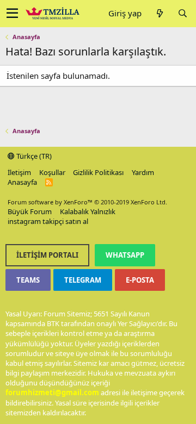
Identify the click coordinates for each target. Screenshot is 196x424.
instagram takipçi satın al (48, 221)
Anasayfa (22, 182)
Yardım (143, 172)
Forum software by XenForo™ (87, 202)
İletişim (19, 172)
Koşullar (52, 172)
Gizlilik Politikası (98, 172)
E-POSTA (140, 280)
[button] (12, 13)
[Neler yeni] (159, 13)
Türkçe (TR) (33, 156)
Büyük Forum (30, 211)
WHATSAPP (125, 255)
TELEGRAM (82, 280)
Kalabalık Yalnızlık (87, 211)
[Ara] (182, 13)
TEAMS (28, 280)
